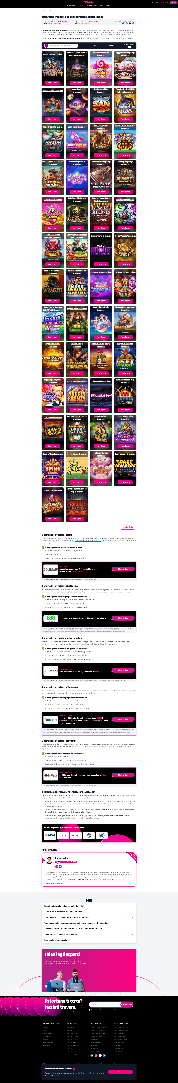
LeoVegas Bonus (65, 773)
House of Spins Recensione (53, 454)
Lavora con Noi (46, 1039)
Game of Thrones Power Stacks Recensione (101, 200)
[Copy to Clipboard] (133, 23)
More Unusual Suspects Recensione (77, 272)
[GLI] (102, 835)
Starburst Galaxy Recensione (77, 91)
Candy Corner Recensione (77, 127)
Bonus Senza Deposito (96, 1036)
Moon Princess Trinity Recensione (101, 309)
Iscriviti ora (125, 1004)
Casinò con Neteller (71, 1051)
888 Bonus (63, 616)
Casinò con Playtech (72, 1039)
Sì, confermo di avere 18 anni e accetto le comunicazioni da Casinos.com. (106, 1009)
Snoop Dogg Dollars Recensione (101, 418)
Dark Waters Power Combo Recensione (77, 418)
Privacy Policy (54, 1075)
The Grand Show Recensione (125, 272)
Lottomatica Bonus (66, 669)
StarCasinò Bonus (65, 716)
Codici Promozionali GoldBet (121, 1027)
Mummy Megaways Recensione (125, 163)
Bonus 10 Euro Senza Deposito (98, 1030)
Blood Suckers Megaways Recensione (101, 163)
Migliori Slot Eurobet (119, 1057)
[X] (100, 1055)
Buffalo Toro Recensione (53, 490)
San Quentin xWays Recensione (101, 91)
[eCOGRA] (63, 835)
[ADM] (50, 835)
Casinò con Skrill (71, 1048)
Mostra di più (128, 527)
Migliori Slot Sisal (118, 1051)
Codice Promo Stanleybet (120, 1039)
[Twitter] (130, 23)
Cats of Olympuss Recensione (101, 454)
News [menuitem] (101, 6)
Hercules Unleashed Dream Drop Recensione (77, 490)
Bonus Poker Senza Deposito (97, 1033)
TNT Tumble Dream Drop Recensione (125, 381)
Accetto (120, 1072)
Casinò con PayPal (71, 1042)
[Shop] (152, 2)
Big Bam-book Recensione (77, 308)
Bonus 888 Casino (95, 1045)
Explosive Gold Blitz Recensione (53, 345)
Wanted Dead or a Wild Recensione (52, 272)
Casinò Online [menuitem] (71, 6)
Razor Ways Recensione (125, 199)
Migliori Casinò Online (72, 1033)
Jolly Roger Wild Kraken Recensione (77, 200)
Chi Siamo (45, 1027)
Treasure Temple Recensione (77, 345)
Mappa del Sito (46, 1045)
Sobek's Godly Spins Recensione (125, 418)
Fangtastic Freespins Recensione (125, 345)
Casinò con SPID (71, 1030)
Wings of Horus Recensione (101, 236)
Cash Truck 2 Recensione (53, 417)
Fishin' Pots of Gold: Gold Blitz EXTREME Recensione (52, 309)
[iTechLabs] (89, 835)
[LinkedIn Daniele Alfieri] (60, 866)
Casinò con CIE (70, 1027)
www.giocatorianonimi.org (77, 579)
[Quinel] (76, 835)
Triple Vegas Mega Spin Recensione (52, 381)
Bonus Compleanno (95, 1042)
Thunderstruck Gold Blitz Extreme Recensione (125, 91)
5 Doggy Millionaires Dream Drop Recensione (77, 236)
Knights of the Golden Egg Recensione (125, 127)
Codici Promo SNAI (119, 1033)
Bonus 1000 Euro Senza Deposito (98, 1027)
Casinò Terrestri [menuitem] (91, 6)
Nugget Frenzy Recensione (77, 381)
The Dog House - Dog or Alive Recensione (52, 163)
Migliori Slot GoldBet (119, 1054)
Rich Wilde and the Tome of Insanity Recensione (77, 54)
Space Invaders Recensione (125, 454)
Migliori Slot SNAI (118, 1048)
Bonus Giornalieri (94, 1039)
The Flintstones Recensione (77, 454)
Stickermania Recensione (101, 381)
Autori (44, 1030)
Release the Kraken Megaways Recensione (52, 236)
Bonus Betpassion (94, 1051)
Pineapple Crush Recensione (101, 272)
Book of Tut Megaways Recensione (101, 345)
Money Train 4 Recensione (53, 54)
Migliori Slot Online (119, 1042)
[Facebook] (127, 23)
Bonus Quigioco (94, 1048)
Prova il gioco (52, 83)
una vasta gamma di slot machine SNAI (88, 541)
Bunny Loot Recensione (53, 199)
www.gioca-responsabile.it (66, 579)
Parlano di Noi (46, 1036)
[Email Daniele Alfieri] (56, 866)
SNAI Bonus (63, 567)
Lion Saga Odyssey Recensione (101, 127)
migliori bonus (90, 30)
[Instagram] (96, 1055)
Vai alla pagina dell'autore (54, 883)
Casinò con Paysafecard (73, 1045)
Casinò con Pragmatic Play (73, 1036)
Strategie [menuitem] (108, 6)
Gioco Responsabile (48, 1042)
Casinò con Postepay (72, 1054)
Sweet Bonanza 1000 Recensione (101, 54)
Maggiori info (123, 569)
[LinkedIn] (123, 23)
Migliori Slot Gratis (118, 1045)
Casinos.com (45, 11)
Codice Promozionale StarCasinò (122, 1030)
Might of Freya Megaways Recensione (125, 309)
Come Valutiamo (47, 1033)
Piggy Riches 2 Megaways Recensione (125, 54)
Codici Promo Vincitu (119, 1036)
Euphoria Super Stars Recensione (77, 163)
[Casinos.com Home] (89, 2)
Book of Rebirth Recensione (125, 236)
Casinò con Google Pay (72, 1057)
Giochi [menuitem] (81, 6)
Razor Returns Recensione (53, 127)
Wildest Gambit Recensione (53, 90)
